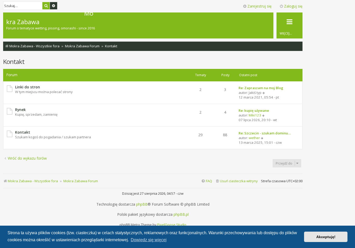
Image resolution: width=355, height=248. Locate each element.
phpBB (142, 204)
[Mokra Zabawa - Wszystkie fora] (45, 13)
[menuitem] (236, 181)
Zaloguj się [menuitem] (293, 6)
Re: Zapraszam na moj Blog (261, 88)
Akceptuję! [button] (326, 237)
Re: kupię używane (254, 110)
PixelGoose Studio (171, 224)
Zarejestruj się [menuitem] (259, 6)
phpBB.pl (181, 214)
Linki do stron (27, 86)
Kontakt (13, 61)
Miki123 (255, 115)
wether (254, 137)
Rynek (20, 109)
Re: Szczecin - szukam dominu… (265, 133)
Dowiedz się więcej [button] (149, 240)
